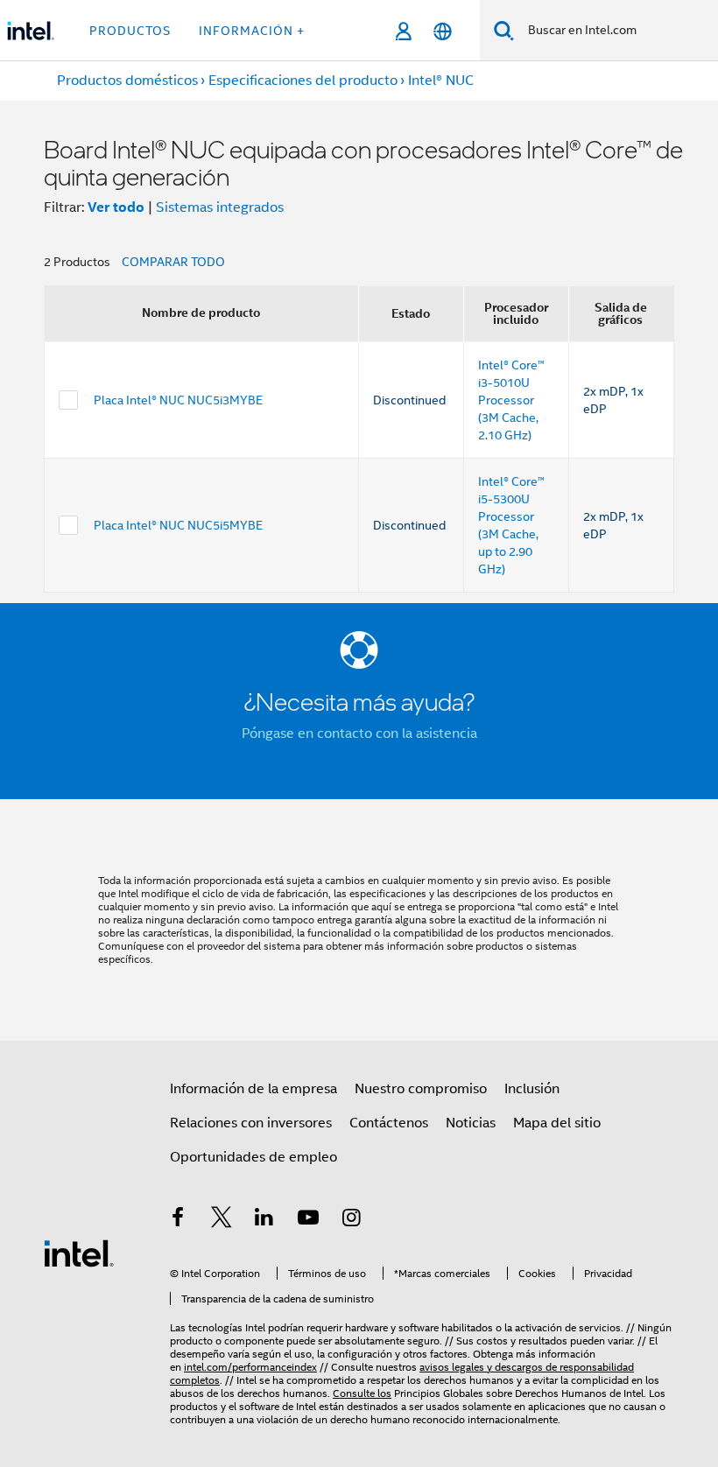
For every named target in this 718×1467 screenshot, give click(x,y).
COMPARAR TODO (173, 262)
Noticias (471, 1123)
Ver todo (116, 207)
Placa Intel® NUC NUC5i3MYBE (178, 400)
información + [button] (252, 31)
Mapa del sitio (557, 1123)
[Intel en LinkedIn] (264, 1220)
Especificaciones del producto (303, 80)
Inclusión (532, 1089)
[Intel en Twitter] (221, 1220)
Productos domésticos (127, 80)
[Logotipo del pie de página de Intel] (79, 1252)
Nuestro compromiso (421, 1089)
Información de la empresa (253, 1089)
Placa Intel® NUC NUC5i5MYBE (178, 525)
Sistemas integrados (220, 207)
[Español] (442, 31)
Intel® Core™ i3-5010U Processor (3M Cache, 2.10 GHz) (511, 400)
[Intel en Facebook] (178, 1220)
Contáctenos (388, 1123)
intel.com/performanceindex (250, 1366)
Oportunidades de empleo (253, 1157)
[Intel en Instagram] (351, 1220)
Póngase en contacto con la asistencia (359, 733)
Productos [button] (130, 31)
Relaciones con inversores (251, 1123)
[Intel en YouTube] (308, 1220)
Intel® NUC (441, 80)
